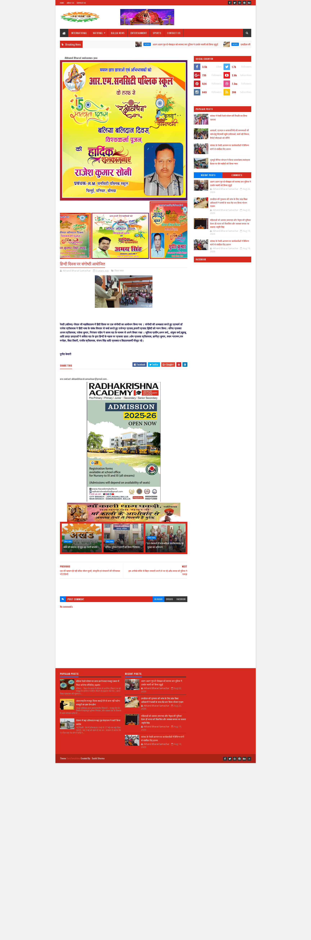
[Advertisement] (123, 586)
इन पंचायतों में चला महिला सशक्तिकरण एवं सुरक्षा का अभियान (165, 545)
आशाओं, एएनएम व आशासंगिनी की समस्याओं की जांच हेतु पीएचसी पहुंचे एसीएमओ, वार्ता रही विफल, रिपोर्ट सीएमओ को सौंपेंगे (230, 134)
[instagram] (244, 3)
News (113, 44)
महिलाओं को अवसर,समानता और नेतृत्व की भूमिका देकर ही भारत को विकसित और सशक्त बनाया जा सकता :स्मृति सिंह (230, 223)
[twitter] (235, 3)
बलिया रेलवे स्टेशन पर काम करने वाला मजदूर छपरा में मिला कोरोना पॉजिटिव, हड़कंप (97, 683)
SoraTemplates (73, 758)
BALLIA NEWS (118, 33)
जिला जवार (119, 270)
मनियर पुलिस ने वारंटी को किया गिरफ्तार (122, 547)
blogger (158, 599)
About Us (70, 2)
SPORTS (157, 33)
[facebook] (230, 3)
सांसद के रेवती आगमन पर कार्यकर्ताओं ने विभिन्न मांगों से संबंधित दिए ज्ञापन (229, 147)
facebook (181, 599)
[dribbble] (240, 3)
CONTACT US (173, 33)
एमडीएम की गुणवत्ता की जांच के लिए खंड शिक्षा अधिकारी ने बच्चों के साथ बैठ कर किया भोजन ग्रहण (249, 44)
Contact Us (81, 2)
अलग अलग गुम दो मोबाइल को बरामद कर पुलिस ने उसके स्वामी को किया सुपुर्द (151, 44)
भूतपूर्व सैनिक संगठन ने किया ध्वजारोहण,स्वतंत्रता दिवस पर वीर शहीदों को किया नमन (230, 161)
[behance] (249, 3)
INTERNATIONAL (79, 33)
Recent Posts (208, 175)
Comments (236, 175)
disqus (169, 599)
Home (62, 2)
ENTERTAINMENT (138, 33)
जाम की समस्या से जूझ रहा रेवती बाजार (80, 547)
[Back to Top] (249, 759)
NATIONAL (98, 33)
